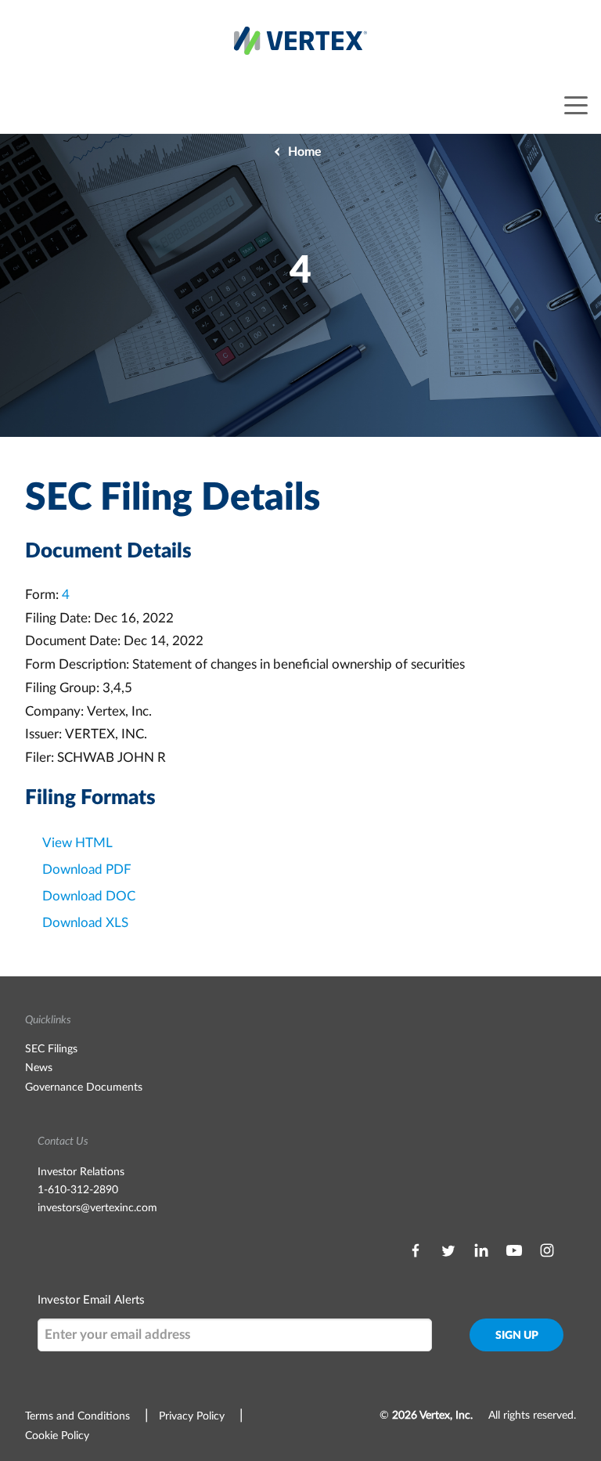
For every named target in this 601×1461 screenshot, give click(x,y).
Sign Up (516, 1335)
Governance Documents (83, 1087)
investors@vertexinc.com (97, 1208)
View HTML (77, 843)
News (38, 1067)
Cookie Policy (57, 1435)
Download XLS (85, 922)
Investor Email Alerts (91, 1300)
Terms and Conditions (77, 1416)
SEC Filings (51, 1049)
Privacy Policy (192, 1416)
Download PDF (86, 869)
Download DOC (88, 896)
